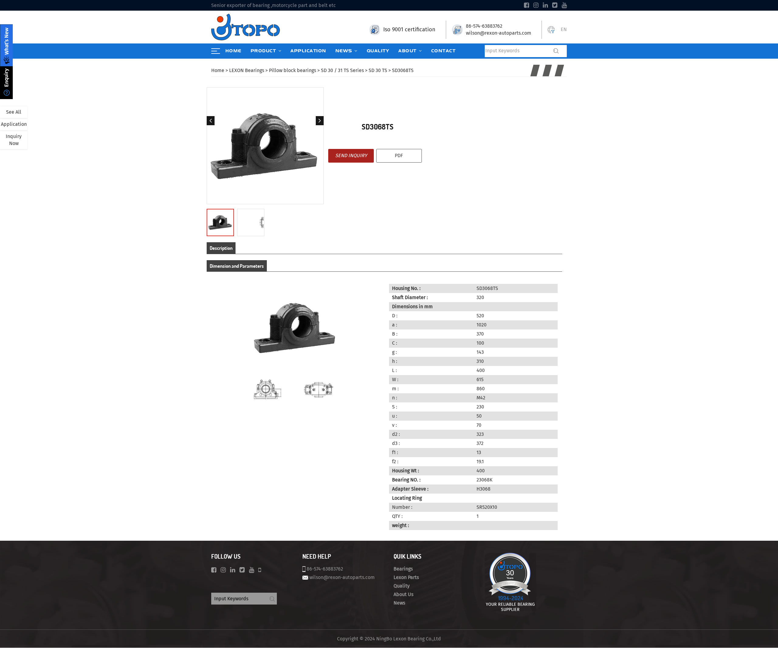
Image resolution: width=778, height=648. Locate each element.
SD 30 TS (378, 70)
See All (13, 112)
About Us (403, 594)
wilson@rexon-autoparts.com (498, 33)
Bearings (403, 569)
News (399, 603)
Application (14, 124)
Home (217, 70)
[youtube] (564, 5)
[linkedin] (545, 5)
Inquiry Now (14, 139)
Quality (402, 586)
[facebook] (526, 5)
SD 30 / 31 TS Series (342, 70)
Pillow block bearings (292, 70)
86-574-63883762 (484, 26)
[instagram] (536, 5)
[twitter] (554, 5)
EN (564, 29)
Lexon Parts (406, 577)
